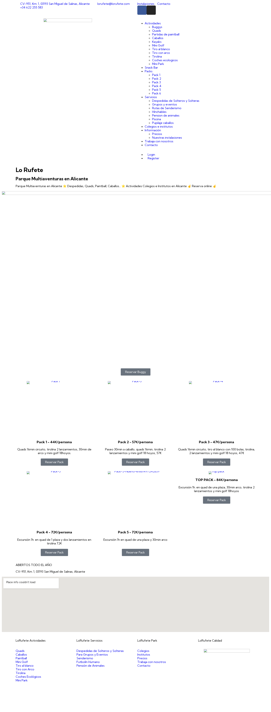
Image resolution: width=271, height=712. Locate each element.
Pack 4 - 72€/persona (54, 532)
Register (153, 158)
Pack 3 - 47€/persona (216, 442)
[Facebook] (142, 10)
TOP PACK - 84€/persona (216, 480)
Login (151, 154)
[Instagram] (151, 10)
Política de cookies (196, 708)
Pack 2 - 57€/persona (135, 442)
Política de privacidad (169, 708)
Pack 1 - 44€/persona (54, 442)
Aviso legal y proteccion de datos (131, 708)
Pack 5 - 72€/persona (135, 532)
